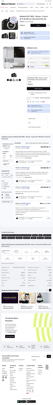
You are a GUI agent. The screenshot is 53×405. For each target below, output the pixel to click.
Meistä (3, 368)
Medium (39, 373)
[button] (13, 20)
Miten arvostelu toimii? (6, 164)
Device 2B (37, 97)
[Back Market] (8, 4)
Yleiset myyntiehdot (30, 370)
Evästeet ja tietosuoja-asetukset (30, 374)
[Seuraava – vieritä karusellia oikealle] (50, 290)
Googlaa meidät (12, 332)
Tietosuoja (28, 372)
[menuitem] (13, 7)
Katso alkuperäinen (28, 157)
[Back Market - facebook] (6, 377)
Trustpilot (40, 370)
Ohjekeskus (12, 380)
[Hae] (18, 4)
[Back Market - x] (3, 380)
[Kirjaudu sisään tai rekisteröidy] (47, 4)
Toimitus (11, 375)
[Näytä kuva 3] (17, 80)
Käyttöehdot (28, 368)
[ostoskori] (50, 4)
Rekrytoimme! (5, 375)
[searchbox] (27, 4)
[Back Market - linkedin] (3, 377)
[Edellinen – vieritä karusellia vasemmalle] (47, 290)
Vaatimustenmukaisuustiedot (45, 97)
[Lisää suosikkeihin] (48, 25)
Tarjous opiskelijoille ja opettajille (4, 372)
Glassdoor (40, 372)
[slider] (3, 177)
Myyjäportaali (12, 372)
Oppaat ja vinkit (13, 382)
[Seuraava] (20, 80)
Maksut (11, 373)
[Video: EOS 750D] (12, 35)
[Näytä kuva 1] (10, 80)
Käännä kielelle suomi (19, 193)
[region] (26, 302)
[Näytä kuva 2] (14, 80)
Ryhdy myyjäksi (13, 370)
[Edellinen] (8, 80)
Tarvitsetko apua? (41, 4)
